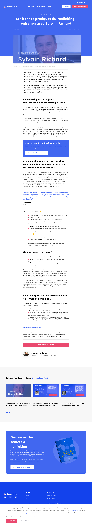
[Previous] (7, 412)
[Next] (9, 412)
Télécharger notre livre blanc (22, 467)
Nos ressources (41, 6)
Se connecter (81, 2)
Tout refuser (25, 520)
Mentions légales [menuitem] (51, 498)
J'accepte (11, 520)
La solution (31, 6)
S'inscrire (66, 6)
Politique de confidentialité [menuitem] (53, 501)
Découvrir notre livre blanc (37, 153)
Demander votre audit (80, 6)
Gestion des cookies (75, 510)
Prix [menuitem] (26, 498)
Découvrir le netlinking (46, 344)
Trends (49, 6)
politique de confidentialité (31, 513)
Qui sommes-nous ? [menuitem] (30, 501)
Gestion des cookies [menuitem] (51, 495)
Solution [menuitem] (27, 495)
